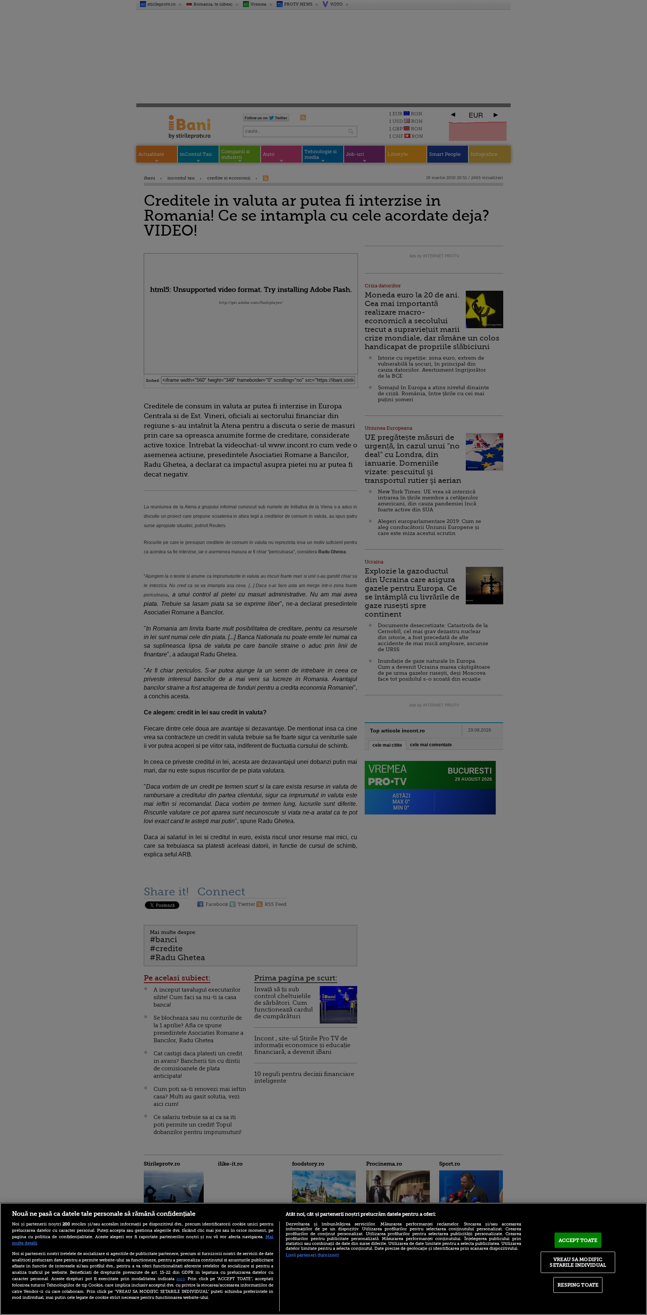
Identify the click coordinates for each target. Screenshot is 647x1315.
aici (180, 1278)
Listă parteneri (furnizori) (312, 1255)
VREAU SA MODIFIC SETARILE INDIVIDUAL (578, 1262)
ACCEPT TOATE (578, 1240)
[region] (323, 1259)
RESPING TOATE (578, 1285)
